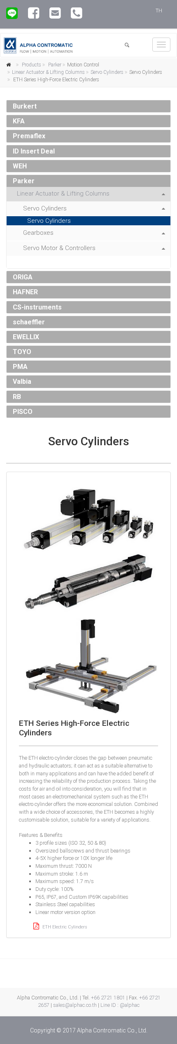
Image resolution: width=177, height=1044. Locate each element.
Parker (54, 65)
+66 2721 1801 (108, 997)
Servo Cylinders (107, 72)
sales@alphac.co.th (75, 1005)
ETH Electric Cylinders (64, 927)
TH (159, 11)
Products (31, 65)
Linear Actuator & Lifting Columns (48, 72)
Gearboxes (38, 232)
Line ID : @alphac (120, 1005)
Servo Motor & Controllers (59, 248)
